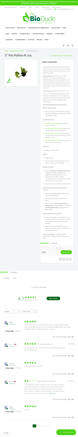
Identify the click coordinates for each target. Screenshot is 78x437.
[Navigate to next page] (48, 425)
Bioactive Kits (21, 28)
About (30, 7)
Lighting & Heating (38, 33)
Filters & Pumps (59, 33)
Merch (46, 39)
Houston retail (45, 7)
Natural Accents (25, 33)
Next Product (67, 55)
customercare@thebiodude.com (65, 9)
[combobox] (12, 311)
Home (6, 51)
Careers (37, 7)
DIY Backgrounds (20, 39)
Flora (7, 33)
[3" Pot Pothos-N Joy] (21, 73)
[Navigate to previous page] (30, 425)
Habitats (39, 39)
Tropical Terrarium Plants (17, 51)
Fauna (64, 28)
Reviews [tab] (7, 278)
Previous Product (57, 55)
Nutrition (31, 39)
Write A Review (53, 298)
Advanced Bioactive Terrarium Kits (38, 28)
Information (23, 7)
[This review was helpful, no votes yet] (69, 337)
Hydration (49, 33)
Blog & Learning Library (11, 7)
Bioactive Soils (10, 28)
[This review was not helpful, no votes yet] (72, 337)
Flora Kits (14, 33)
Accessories (9, 39)
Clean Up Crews (55, 28)
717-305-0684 (48, 9)
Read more (52, 393)
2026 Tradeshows (56, 7)
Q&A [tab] (14, 278)
